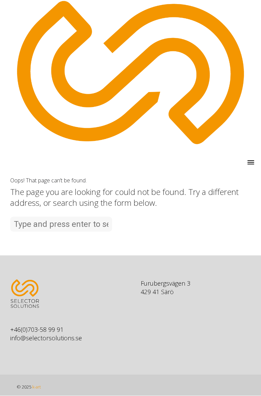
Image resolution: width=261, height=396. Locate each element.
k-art (36, 387)
